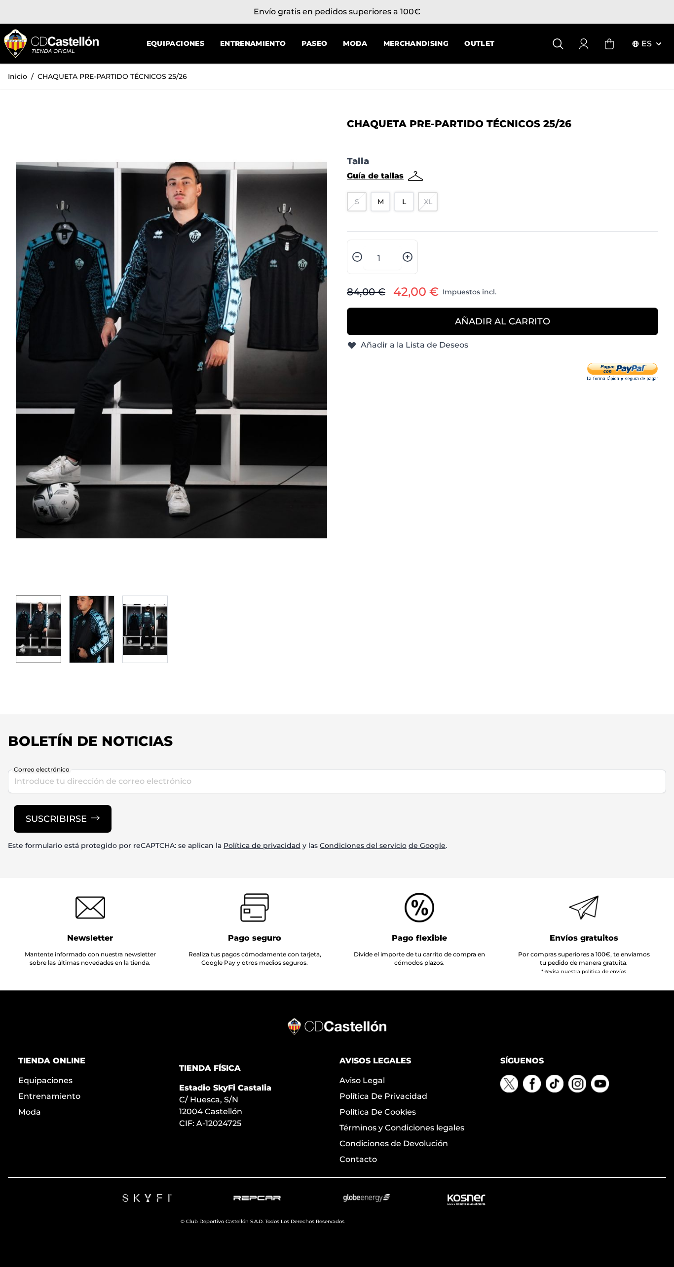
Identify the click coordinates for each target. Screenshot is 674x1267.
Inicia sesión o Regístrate (271, 11)
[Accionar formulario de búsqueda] (558, 44)
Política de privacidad (262, 845)
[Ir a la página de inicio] (51, 44)
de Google (427, 845)
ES (646, 43)
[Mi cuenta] (584, 44)
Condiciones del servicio (363, 845)
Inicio (17, 76)
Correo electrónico (42, 769)
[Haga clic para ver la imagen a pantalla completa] (171, 350)
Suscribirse (56, 818)
